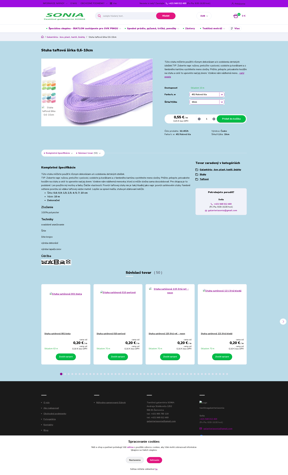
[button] (61, 374)
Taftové (204, 179)
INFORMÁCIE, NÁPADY (53, 3)
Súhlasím (154, 460)
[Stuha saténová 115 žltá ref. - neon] (170, 308)
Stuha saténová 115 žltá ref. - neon (167, 333)
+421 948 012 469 (177, 3)
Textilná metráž (212, 28)
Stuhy (203, 174)
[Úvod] (65, 16)
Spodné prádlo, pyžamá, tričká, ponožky (151, 28)
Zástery (190, 28)
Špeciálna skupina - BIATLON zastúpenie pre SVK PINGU (83, 28)
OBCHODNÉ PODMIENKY (93, 3)
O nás (47, 402)
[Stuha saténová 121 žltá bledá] (222, 308)
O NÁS (73, 3)
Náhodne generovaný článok (111, 402)
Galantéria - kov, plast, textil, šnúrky (66, 37)
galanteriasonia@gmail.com (222, 210)
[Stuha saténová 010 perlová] (118, 308)
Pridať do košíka (231, 118)
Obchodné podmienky (55, 413)
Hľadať (165, 15)
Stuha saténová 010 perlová (111, 333)
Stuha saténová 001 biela (57, 333)
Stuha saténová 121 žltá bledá (216, 333)
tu (156, 469)
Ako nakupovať (51, 408)
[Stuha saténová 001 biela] (65, 308)
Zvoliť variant (66, 356)
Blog (46, 430)
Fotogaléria (50, 419)
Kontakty (48, 424)
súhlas (130, 447)
